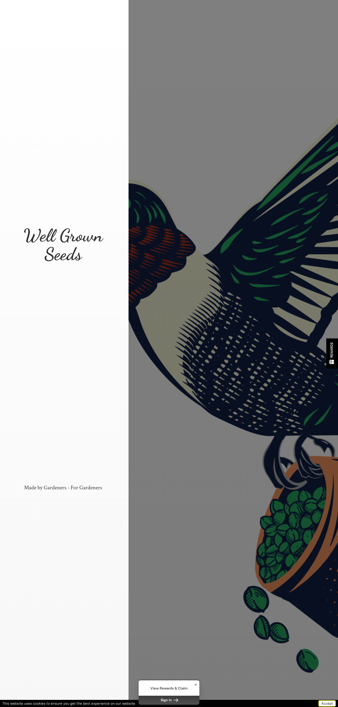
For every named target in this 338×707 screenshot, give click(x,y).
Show (332, 354)
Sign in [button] (167, 700)
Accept (327, 703)
